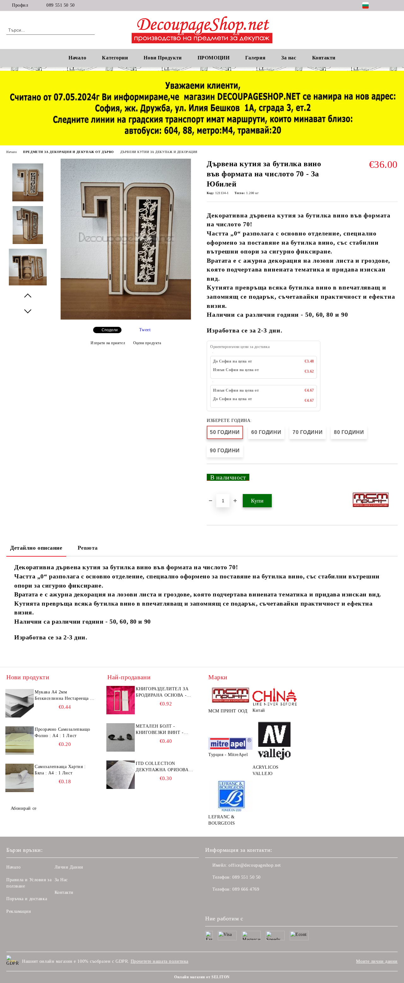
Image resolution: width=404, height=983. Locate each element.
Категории (115, 57)
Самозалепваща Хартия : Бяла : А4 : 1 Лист (60, 769)
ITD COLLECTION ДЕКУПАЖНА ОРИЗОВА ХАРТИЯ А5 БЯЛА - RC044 (164, 767)
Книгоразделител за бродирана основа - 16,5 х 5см (162, 693)
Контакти (64, 892)
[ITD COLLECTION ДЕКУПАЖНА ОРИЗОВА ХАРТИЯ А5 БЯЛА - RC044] (120, 774)
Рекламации (18, 911)
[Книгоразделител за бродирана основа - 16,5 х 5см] (120, 700)
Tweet (145, 329)
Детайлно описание (36, 548)
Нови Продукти (162, 57)
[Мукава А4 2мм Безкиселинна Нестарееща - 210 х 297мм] (19, 703)
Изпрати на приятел (108, 343)
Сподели (110, 330)
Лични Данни (69, 867)
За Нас (61, 879)
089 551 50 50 (60, 5)
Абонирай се (24, 808)
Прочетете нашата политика (159, 961)
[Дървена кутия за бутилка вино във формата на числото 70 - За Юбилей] (126, 318)
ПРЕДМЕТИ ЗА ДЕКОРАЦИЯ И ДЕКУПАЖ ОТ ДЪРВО (68, 152)
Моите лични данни (377, 961)
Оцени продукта (147, 343)
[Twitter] (394, 5)
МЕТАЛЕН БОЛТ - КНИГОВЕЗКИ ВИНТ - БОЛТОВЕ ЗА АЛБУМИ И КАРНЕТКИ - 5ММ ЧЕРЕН (164, 730)
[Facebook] (384, 5)
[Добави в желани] (393, 480)
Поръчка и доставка (26, 898)
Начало (77, 57)
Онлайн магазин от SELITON (202, 977)
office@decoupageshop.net (255, 865)
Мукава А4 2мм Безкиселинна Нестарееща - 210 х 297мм (63, 696)
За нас (288, 57)
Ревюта (88, 548)
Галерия (255, 57)
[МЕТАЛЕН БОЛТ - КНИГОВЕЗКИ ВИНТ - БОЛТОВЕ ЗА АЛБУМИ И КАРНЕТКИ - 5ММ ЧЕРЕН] (120, 737)
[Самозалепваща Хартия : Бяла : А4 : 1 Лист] (19, 778)
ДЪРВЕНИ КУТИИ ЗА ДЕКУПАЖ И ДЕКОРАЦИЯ (159, 152)
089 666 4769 (245, 889)
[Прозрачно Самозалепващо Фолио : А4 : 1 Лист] (19, 740)
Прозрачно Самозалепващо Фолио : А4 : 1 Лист (62, 732)
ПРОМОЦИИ (213, 57)
